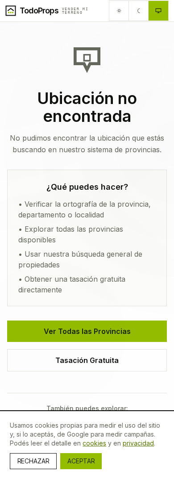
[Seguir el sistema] (158, 11)
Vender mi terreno (75, 11)
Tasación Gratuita (87, 360)
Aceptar (81, 461)
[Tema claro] (119, 11)
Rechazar (33, 461)
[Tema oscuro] (139, 11)
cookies (94, 443)
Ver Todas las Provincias (87, 331)
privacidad (138, 443)
